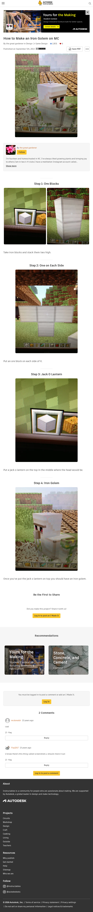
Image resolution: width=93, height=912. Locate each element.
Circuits (6, 818)
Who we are (8, 873)
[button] (3, 3)
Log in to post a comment (46, 773)
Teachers (7, 845)
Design (29, 43)
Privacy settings (68, 902)
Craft (5, 830)
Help (5, 865)
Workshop (7, 822)
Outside (6, 841)
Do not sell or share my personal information (25, 906)
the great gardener (14, 43)
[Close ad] (87, 12)
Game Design (41, 43)
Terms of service (32, 902)
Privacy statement (50, 902)
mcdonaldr (16, 720)
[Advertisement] (46, 21)
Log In (47, 701)
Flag (10, 732)
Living (6, 837)
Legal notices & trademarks (60, 906)
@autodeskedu (13, 891)
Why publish (8, 858)
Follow (22, 152)
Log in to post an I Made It (46, 615)
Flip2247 (15, 748)
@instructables (14, 886)
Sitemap (7, 869)
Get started (8, 862)
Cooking (6, 833)
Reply (46, 738)
